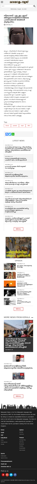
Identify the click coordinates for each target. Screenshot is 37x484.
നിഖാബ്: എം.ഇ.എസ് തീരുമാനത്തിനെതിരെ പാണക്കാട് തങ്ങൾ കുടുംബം (16, 19)
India (2, 440)
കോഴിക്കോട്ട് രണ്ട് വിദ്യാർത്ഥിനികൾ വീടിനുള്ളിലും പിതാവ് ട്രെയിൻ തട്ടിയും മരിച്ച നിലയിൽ (18, 200)
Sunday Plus (22, 440)
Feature (21, 437)
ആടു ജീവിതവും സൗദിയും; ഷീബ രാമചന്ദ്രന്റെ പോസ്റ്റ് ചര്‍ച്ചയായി (17, 183)
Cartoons (21, 434)
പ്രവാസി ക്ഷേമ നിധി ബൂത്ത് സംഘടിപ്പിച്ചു (15, 167)
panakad (15, 125)
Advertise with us (6, 466)
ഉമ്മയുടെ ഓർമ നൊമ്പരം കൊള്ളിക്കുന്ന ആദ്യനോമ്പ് (25, 284)
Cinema (21, 446)
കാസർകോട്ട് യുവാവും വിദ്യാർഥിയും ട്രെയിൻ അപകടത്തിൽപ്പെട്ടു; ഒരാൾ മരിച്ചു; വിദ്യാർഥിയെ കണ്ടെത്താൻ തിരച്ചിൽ (18, 149)
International (4, 442)
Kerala (7, 125)
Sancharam (22, 450)
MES (29, 125)
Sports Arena (4, 458)
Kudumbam (22, 448)
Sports (3, 453)
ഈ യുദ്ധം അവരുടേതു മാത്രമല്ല (24, 266)
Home (2, 430)
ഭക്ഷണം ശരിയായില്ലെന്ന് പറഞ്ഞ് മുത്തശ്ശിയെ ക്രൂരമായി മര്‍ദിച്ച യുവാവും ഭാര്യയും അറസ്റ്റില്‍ (17, 219)
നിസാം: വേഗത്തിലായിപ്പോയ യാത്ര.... (24, 302)
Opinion (21, 430)
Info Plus (21, 442)
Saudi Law (4, 464)
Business (21, 444)
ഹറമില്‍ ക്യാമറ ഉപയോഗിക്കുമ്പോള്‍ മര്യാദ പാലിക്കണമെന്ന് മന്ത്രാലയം (18, 191)
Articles (21, 432)
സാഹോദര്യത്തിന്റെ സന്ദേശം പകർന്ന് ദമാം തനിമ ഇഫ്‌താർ (16, 159)
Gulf (2, 435)
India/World (4, 438)
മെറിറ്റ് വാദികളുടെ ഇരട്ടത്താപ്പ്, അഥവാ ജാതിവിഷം (23, 276)
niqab (22, 125)
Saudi (2, 432)
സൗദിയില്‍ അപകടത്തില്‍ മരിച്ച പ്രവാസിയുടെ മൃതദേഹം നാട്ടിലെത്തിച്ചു (17, 210)
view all (18, 229)
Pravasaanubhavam (6, 461)
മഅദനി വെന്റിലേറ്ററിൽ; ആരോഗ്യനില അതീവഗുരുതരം (16, 175)
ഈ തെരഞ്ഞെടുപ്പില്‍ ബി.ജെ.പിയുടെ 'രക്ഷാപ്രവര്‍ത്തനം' (24, 293)
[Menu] (2, 2)
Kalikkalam (3, 456)
